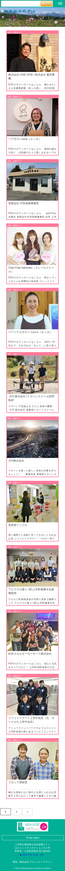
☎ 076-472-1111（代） (34, 855)
